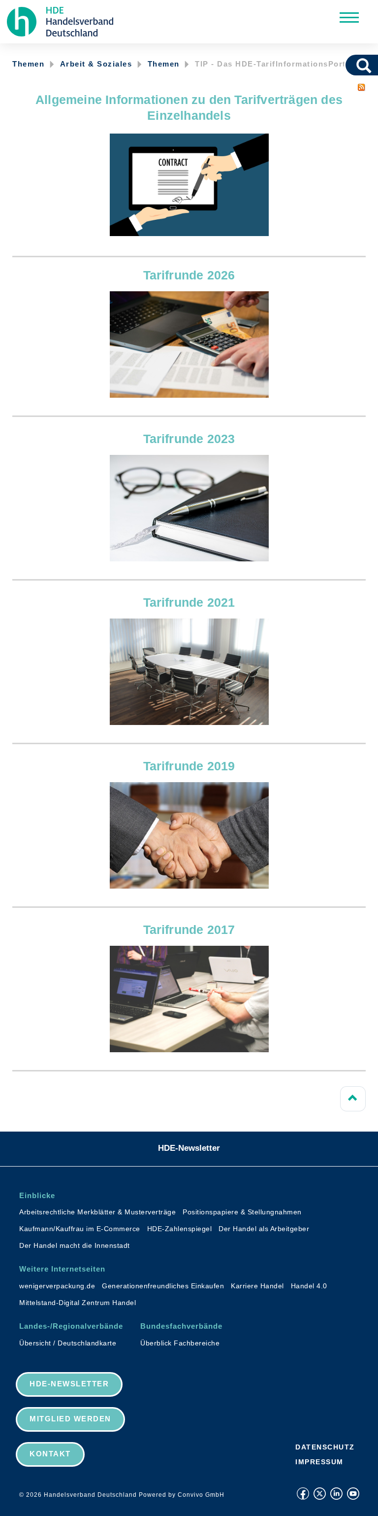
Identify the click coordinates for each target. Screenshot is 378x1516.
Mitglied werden (70, 1418)
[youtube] (353, 1493)
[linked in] (336, 1493)
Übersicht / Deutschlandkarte (67, 1343)
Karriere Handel (257, 1286)
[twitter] (320, 1493)
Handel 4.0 (309, 1286)
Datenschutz (325, 1447)
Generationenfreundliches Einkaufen (163, 1286)
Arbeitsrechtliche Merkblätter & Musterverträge (97, 1212)
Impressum (319, 1462)
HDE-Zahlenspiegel (179, 1229)
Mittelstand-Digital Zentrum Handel (77, 1303)
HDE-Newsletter (189, 1148)
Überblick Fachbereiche (180, 1343)
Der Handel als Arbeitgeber (264, 1229)
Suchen (367, 65)
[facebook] (303, 1493)
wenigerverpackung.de (57, 1286)
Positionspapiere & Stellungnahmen (242, 1212)
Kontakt (50, 1453)
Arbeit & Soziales (96, 64)
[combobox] (350, 65)
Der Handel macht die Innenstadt (74, 1245)
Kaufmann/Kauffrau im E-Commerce (79, 1229)
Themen (28, 64)
